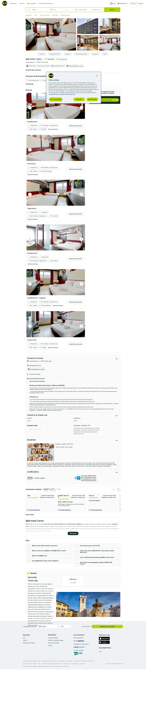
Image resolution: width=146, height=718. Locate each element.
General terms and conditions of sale (49, 661)
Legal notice (82, 663)
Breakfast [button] (31, 440)
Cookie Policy (71, 94)
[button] (82, 10)
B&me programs (31, 3)
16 (117, 47)
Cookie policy (66, 663)
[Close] (97, 76)
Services (22, 3)
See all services (29, 84)
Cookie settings (74, 663)
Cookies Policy (54, 94)
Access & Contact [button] (35, 358)
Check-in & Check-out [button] (37, 415)
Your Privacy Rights (55, 99)
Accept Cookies (92, 99)
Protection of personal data (66, 661)
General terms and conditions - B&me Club (84, 661)
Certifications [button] (33, 472)
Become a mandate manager (55, 640)
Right (81, 107)
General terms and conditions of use (31, 661)
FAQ (24, 637)
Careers (50, 645)
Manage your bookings (29, 643)
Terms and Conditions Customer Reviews (51, 663)
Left (30, 107)
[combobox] (39, 10)
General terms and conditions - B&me (32, 663)
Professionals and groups (46, 3)
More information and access (33, 70)
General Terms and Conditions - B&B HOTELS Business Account (38, 666)
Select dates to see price (105, 100)
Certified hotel (32, 66)
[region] (73, 87)
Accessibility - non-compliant (62, 666)
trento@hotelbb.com (58, 66)
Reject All (79, 99)
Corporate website (53, 637)
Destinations (13, 3)
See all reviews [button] (30, 514)
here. (91, 91)
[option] (55, 106)
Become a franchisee (53, 643)
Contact (25, 640)
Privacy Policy (64, 94)
